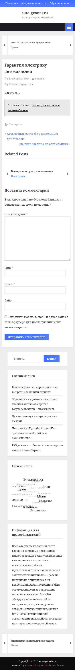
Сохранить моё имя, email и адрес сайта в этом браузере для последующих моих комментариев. (36, 322)
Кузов (13, 47)
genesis (39, 78)
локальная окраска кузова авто (29, 42)
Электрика (15, 124)
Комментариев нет (21, 84)
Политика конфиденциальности (25, 3)
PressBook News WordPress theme (44, 665)
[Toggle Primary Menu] (69, 27)
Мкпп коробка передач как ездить (31, 640)
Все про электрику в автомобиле (32, 171)
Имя (9, 267)
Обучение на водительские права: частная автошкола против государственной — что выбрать (34, 404)
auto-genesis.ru (35, 13)
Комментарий (16, 214)
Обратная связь (59, 3)
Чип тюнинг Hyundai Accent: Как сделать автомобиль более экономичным (34, 433)
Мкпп (12, 645)
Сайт (8, 300)
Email (10, 284)
